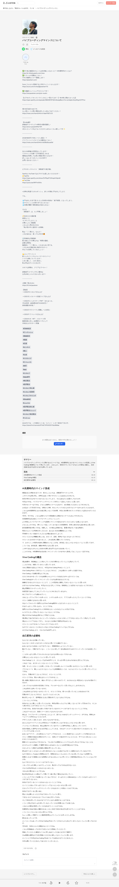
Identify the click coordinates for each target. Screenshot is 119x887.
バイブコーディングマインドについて (42, 40)
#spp (24, 369)
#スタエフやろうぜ (29, 395)
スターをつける (28, 848)
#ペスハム (26, 418)
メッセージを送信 (39, 49)
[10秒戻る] (51, 883)
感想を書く (60, 444)
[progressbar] (59, 879)
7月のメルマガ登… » (89, 874)
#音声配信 (26, 384)
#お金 (25, 354)
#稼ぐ (25, 351)
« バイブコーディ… (29, 874)
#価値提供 (26, 336)
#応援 (25, 343)
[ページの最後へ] (115, 874)
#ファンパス (27, 362)
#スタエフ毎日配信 (29, 414)
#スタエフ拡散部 (28, 392)
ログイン (101, 3)
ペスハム (25, 62)
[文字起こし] (36, 37)
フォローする (34, 44)
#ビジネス (26, 347)
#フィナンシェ (28, 332)
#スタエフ (26, 373)
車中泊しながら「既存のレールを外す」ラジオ (18, 8)
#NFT (25, 366)
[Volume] (44, 883)
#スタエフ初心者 (28, 388)
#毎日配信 (26, 380)
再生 (27, 49)
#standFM (26, 377)
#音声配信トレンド (29, 410)
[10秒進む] (68, 883)
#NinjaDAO (27, 399)
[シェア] (27, 44)
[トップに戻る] (115, 869)
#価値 (25, 340)
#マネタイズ (27, 358)
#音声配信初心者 (28, 406)
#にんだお (26, 403)
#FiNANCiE (27, 328)
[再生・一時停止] (59, 883)
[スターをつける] (23, 44)
